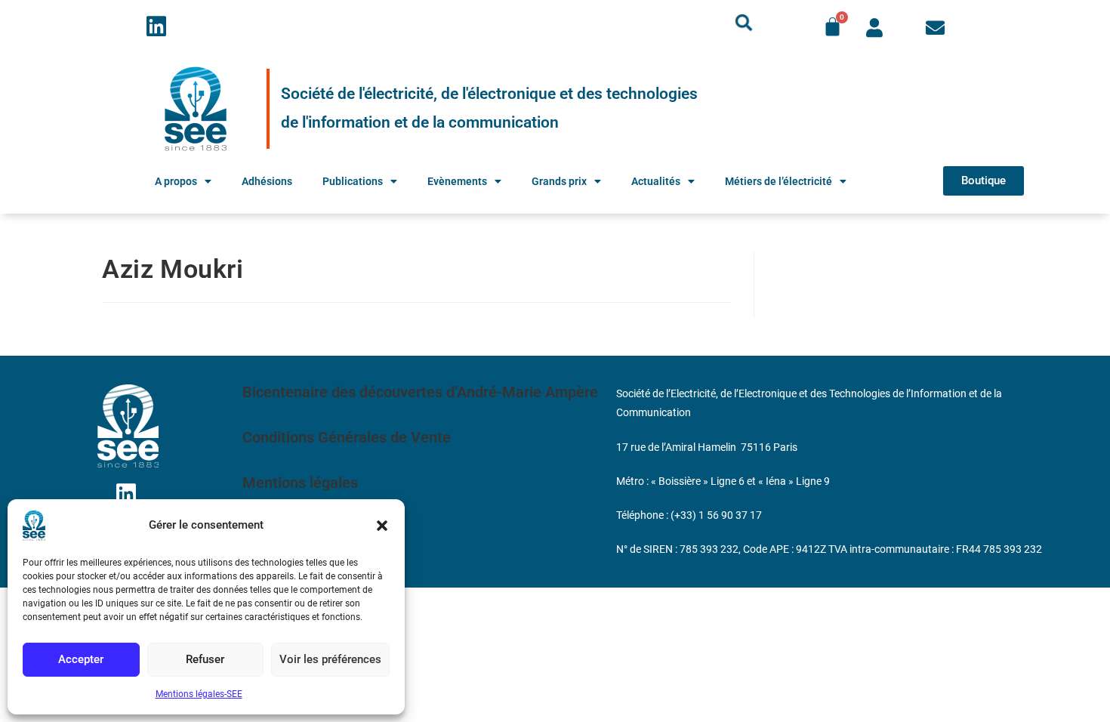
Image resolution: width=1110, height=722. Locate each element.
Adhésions (267, 181)
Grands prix (559, 181)
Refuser (205, 659)
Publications (352, 181)
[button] (382, 525)
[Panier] (832, 27)
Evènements (457, 181)
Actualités (655, 181)
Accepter (80, 659)
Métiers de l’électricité (778, 181)
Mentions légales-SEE (199, 694)
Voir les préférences (330, 659)
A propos (176, 181)
